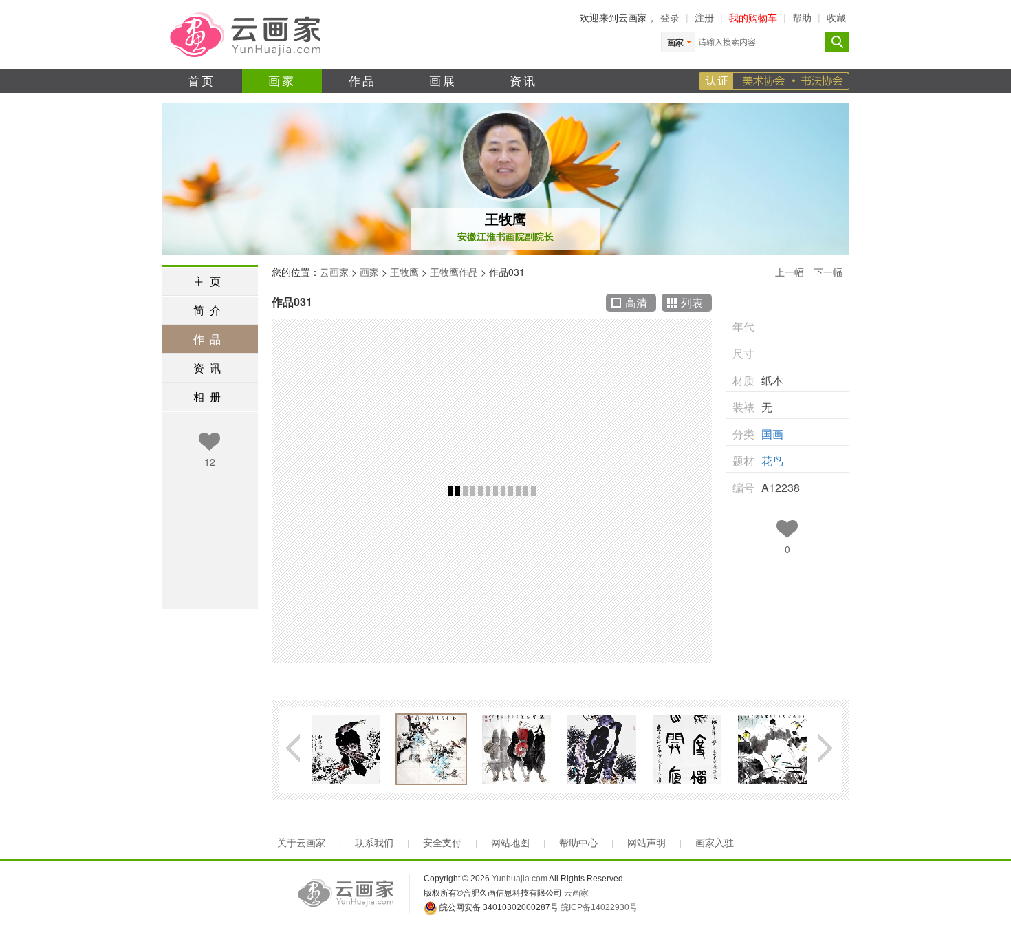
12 (209, 461)
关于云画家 (301, 842)
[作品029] (602, 749)
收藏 (836, 17)
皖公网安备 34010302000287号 (497, 907)
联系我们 (374, 842)
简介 (209, 310)
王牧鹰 (505, 218)
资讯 (524, 80)
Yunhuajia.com (519, 878)
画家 (282, 80)
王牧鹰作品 (454, 272)
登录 (670, 17)
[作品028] (687, 749)
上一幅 (789, 272)
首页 (202, 80)
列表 (692, 302)
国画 (772, 434)
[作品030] (516, 749)
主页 (209, 281)
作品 (363, 80)
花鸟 (772, 460)
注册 (704, 17)
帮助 (802, 17)
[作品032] (346, 749)
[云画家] (246, 34)
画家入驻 (714, 842)
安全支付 (442, 842)
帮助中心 (578, 842)
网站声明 (646, 842)
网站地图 (510, 842)
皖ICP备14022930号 (599, 907)
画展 (443, 80)
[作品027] (772, 749)
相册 (209, 397)
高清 (636, 302)
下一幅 (828, 272)
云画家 (334, 272)
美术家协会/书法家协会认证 (774, 81)
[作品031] (431, 749)
